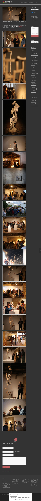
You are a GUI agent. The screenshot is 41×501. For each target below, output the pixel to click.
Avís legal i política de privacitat (23, 499)
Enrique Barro (36, 60)
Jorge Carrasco (34, 77)
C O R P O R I (13, 26)
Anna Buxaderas (34, 53)
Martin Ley (33, 81)
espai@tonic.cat (16, 484)
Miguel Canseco (34, 84)
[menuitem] (19, 2)
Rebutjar (19, 497)
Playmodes (33, 94)
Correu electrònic (17, 451)
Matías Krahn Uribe (34, 83)
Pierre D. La (33, 93)
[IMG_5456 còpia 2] (14, 14)
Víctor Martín (33, 101)
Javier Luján (33, 70)
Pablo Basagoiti (34, 91)
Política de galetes (15, 499)
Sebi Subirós (33, 100)
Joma (36, 73)
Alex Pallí (33, 50)
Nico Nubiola (33, 87)
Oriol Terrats (33, 90)
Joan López (33, 73)
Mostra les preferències (26, 497)
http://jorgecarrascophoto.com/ (7, 30)
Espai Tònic (7, 494)
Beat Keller (33, 54)
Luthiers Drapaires (34, 80)
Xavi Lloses (33, 104)
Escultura (10, 23)
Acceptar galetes (13, 497)
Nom (15, 448)
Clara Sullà (36, 56)
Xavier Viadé (33, 103)
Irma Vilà (33, 67)
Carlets (37, 54)
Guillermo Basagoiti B (35, 64)
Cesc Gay (33, 56)
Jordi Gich (20, 26)
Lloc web (16, 454)
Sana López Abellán (34, 97)
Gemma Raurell (34, 63)
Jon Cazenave (33, 74)
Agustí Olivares (34, 49)
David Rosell (33, 57)
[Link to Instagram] (36, 2)
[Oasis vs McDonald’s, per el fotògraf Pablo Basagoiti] (40, 250)
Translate (34, 12)
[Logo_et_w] (7, 2)
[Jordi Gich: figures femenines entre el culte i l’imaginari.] (1, 250)
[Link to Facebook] (37, 2)
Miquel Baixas (33, 86)
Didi (32, 60)
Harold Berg (33, 66)
